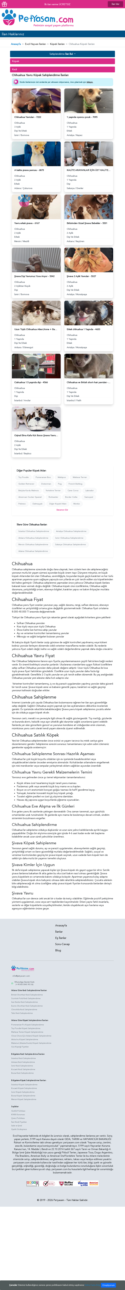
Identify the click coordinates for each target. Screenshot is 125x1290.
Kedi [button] (14, 69)
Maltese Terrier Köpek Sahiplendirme (27, 1032)
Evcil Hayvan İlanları (35, 44)
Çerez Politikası (18, 1118)
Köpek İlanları (57, 44)
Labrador (90, 490)
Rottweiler (53, 497)
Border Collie (71, 497)
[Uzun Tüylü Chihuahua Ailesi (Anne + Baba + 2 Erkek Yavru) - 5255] (36, 312)
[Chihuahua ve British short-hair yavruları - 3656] (88, 365)
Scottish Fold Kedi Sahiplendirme (26, 998)
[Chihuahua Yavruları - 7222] (36, 100)
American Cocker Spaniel (30, 497)
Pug (60, 483)
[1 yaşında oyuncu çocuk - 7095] (88, 100)
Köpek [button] (15, 61)
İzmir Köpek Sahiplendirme (23, 1092)
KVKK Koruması (18, 1114)
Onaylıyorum (108, 1285)
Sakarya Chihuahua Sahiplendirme (70, 544)
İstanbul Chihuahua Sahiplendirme (33, 531)
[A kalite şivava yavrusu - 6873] (36, 153)
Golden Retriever (26, 483)
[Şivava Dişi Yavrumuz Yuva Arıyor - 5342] (36, 259)
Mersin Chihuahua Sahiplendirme (33, 544)
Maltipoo (62, 477)
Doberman (46, 483)
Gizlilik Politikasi (18, 1111)
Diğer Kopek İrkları (57, 503)
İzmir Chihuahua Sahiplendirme (69, 538)
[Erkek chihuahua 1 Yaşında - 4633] (88, 312)
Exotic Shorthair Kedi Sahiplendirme (27, 1006)
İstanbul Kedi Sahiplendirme (23, 1058)
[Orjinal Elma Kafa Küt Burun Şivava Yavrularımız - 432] (36, 418)
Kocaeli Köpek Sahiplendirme (24, 1088)
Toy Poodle (23, 477)
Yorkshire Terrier (53, 490)
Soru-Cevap (62, 944)
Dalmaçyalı (37, 503)
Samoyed (88, 497)
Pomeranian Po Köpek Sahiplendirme (27, 1025)
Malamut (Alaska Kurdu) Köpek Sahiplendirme (31, 1043)
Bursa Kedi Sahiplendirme (22, 1073)
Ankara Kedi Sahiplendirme (23, 1062)
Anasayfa (16, 44)
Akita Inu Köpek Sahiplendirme (24, 1039)
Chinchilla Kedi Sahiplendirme (24, 1009)
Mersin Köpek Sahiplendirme (23, 1099)
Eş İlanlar (60, 938)
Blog (58, 950)
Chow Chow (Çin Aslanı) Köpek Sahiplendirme (31, 1036)
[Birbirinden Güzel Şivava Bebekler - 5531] (88, 206)
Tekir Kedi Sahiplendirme (22, 1013)
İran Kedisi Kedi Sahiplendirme (24, 1002)
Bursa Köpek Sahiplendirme (23, 1096)
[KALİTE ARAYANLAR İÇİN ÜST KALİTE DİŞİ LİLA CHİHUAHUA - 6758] (88, 153)
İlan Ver (115, 4)
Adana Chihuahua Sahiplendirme (33, 551)
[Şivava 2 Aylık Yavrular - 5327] (88, 259)
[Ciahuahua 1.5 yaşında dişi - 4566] (36, 365)
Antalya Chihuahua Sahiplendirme (71, 531)
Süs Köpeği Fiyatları (20, 1047)
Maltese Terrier (80, 477)
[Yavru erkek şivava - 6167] (36, 206)
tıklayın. (90, 82)
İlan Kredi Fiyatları (19, 1122)
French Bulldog (75, 483)
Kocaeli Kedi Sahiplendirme (23, 1069)
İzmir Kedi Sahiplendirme (22, 1066)
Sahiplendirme (61, 54)
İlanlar (59, 932)
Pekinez (22, 503)
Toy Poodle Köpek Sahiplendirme (25, 1028)
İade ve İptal (16, 1125)
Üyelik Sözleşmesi (19, 1129)
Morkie (76, 503)
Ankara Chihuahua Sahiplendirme (33, 538)
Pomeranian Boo (43, 477)
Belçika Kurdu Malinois (28, 490)
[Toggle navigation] (118, 19)
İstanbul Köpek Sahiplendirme (24, 1084)
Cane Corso (73, 490)
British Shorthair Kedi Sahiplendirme (27, 995)
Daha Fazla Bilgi (92, 1285)
